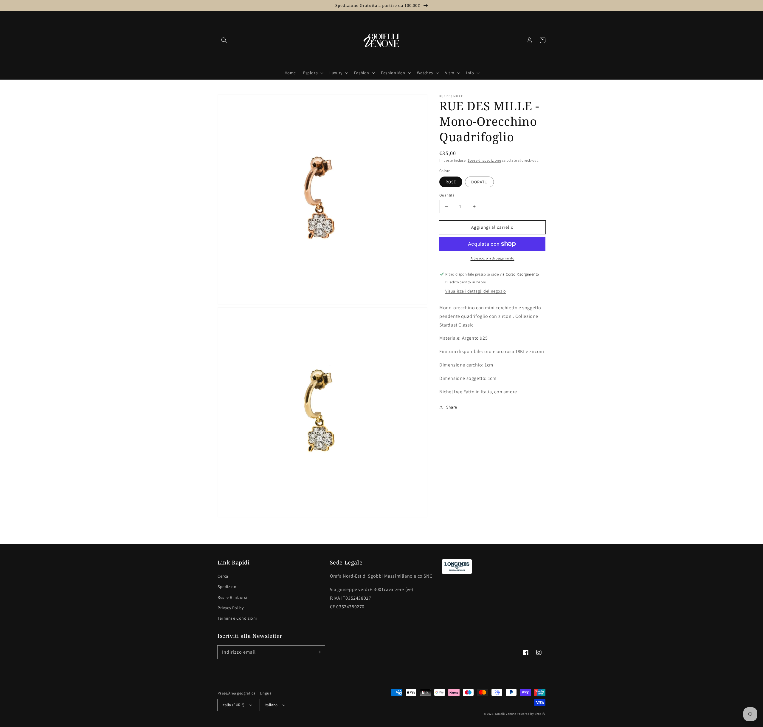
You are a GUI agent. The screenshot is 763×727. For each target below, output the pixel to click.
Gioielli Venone (505, 714)
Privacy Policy (231, 607)
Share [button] (451, 407)
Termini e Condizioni (237, 618)
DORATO (479, 181)
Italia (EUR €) (233, 704)
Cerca (223, 576)
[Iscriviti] (318, 652)
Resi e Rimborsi (232, 597)
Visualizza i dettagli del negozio (475, 291)
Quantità (447, 194)
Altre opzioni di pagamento (492, 258)
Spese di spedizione (484, 160)
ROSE (451, 181)
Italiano (271, 704)
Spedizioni (228, 586)
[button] (224, 40)
